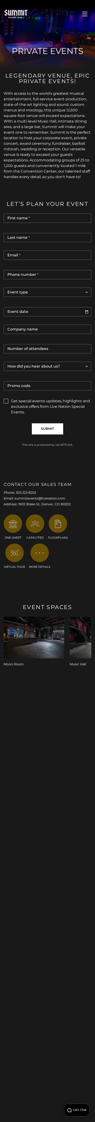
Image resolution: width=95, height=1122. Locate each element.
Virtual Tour (14, 567)
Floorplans (58, 537)
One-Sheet (13, 537)
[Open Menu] (84, 13)
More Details (39, 567)
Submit (47, 429)
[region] (47, 642)
